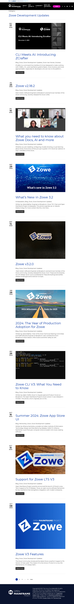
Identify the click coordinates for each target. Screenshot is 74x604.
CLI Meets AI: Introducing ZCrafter (36, 56)
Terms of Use (57, 598)
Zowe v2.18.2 (25, 86)
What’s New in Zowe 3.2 (34, 197)
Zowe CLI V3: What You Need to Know (38, 386)
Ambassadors (20, 201)
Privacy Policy (47, 598)
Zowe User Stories (49, 62)
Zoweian (58, 62)
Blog (17, 62)
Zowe (21, 62)
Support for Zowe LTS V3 (35, 479)
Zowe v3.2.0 (25, 264)
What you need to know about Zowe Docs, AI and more (40, 138)
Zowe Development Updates (32, 62)
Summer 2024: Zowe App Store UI (40, 417)
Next (31, 579)
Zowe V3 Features (30, 554)
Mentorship (23, 423)
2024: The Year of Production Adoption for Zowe (38, 325)
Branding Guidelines (54, 595)
